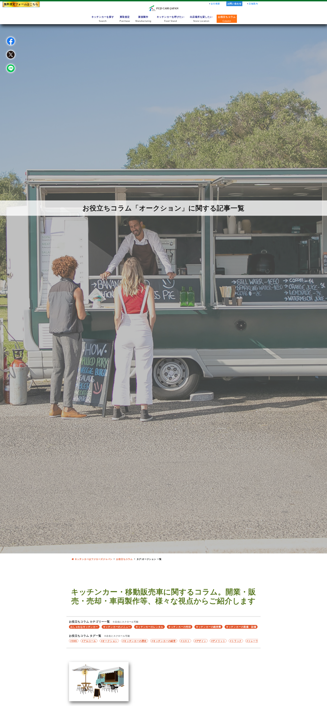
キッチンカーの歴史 (135, 641)
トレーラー (254, 641)
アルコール (89, 641)
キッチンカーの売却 (179, 626)
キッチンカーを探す (102, 18)
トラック (237, 641)
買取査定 (125, 18)
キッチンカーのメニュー (117, 626)
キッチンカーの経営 (164, 641)
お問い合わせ (234, 3)
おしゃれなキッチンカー (84, 626)
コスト (186, 641)
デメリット (219, 641)
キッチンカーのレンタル (149, 626)
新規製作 (143, 18)
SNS (74, 641)
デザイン (201, 641)
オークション (110, 641)
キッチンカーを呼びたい (170, 18)
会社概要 (215, 3)
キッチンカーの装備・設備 (241, 626)
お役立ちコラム (227, 18)
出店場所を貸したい (201, 18)
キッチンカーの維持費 (208, 626)
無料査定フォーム (21, 4)
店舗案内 (253, 3)
